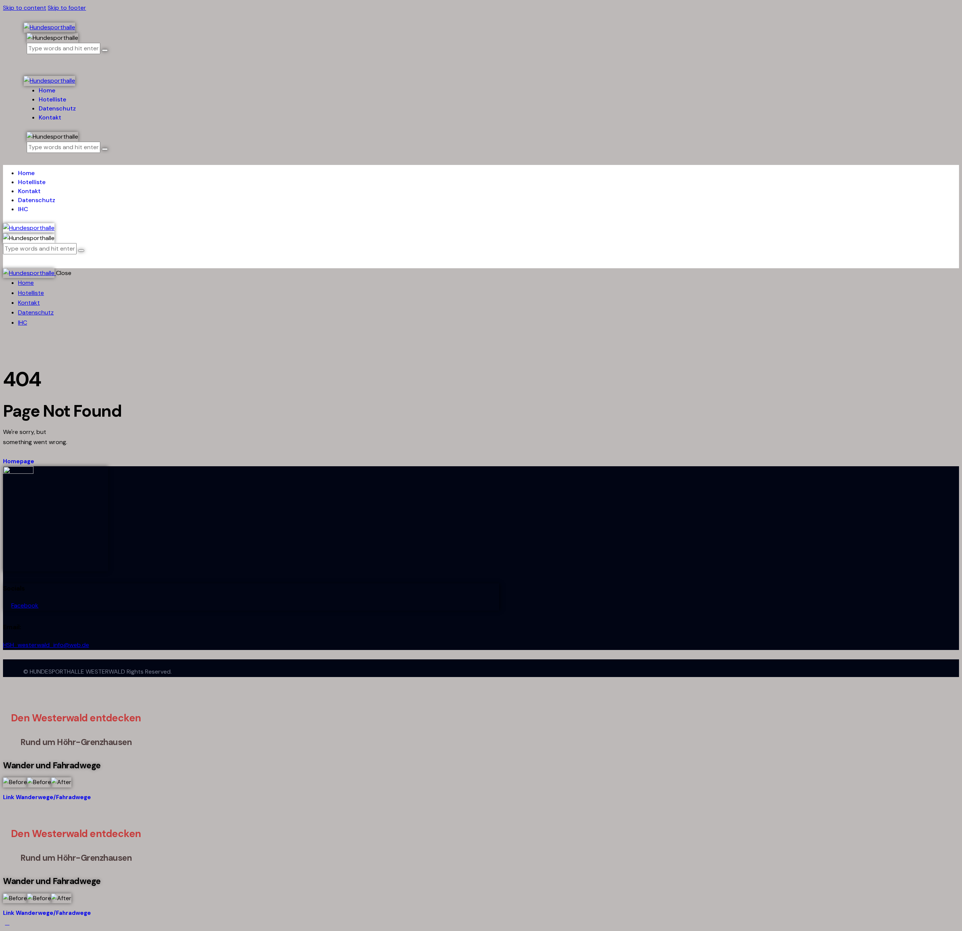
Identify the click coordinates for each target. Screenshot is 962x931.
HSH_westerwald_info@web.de (46, 645)
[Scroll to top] (7, 922)
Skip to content (24, 8)
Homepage (18, 461)
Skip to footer (67, 8)
